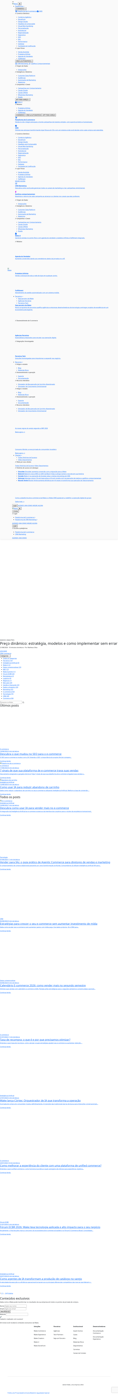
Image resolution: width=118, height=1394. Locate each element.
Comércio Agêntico (24, 17)
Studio (20, 97)
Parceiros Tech (23, 303)
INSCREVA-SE (5, 1312)
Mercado (7, 683)
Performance (22, 42)
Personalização (23, 28)
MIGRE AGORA (20, 181)
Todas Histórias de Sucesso (27, 457)
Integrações (22, 70)
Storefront (21, 19)
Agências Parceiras (24, 301)
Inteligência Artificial (11, 663)
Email (2, 1309)
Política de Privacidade (15, 1393)
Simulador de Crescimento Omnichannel (32, 386)
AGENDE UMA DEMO (25, 506)
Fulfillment (21, 59)
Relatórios (21, 82)
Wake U (6, 665)
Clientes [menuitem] (18, 455)
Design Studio (23, 22)
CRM (1, 653)
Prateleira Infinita (24, 54)
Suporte (21, 376)
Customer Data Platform (26, 76)
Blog (19, 368)
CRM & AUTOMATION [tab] (33, 115)
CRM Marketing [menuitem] (20, 534)
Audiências (22, 78)
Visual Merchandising (25, 26)
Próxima (10, 1293)
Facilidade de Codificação (27, 46)
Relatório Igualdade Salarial (39, 1393)
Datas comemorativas (12, 667)
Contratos (26, 1393)
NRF (6, 669)
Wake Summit (9, 672)
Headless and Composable (27, 144)
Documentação (23, 378)
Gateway (21, 44)
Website (3, 1314)
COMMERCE (20, 9)
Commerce (7, 653)
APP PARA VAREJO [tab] (49, 115)
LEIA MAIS (3, 651)
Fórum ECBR (8, 674)
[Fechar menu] (19, 3)
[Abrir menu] (13, 1)
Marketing (8, 689)
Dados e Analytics (10, 687)
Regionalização (23, 33)
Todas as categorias (10, 658)
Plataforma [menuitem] (19, 6)
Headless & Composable (26, 24)
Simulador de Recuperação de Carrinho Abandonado (36, 384)
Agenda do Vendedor (25, 56)
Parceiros (8, 661)
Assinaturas (22, 30)
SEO (19, 37)
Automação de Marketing (27, 80)
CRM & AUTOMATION (23, 61)
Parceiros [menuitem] (18, 296)
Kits (19, 39)
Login (15, 506)
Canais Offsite (23, 93)
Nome (2, 1306)
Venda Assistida (23, 52)
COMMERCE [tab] (20, 115)
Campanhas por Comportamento (29, 88)
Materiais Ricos (23, 370)
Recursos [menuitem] (18, 362)
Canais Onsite (23, 90)
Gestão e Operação (11, 685)
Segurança (22, 35)
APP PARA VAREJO (22, 100)
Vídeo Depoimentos (25, 460)
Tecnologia (8, 694)
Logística (7, 678)
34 (6, 1293)
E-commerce (9, 692)
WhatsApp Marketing (25, 95)
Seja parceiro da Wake (26, 299)
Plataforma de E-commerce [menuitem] (24, 532)
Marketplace (8, 676)
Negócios (7, 681)
